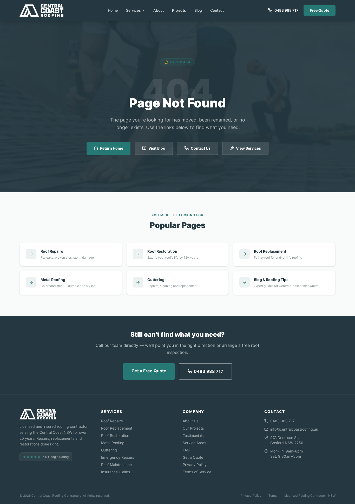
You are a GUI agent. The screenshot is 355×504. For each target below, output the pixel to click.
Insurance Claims (115, 472)
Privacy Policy (195, 464)
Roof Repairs (112, 421)
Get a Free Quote (149, 370)
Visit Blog (156, 148)
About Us (190, 421)
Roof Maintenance (116, 464)
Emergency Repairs (117, 457)
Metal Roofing (112, 443)
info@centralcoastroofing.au (294, 429)
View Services (248, 148)
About (158, 10)
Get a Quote (193, 457)
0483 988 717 (208, 371)
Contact (217, 10)
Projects (179, 10)
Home (113, 10)
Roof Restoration (115, 435)
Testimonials (193, 435)
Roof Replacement (116, 428)
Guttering (109, 450)
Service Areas (194, 443)
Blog (198, 10)
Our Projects (193, 428)
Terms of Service (197, 472)
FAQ (186, 450)
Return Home (111, 148)
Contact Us (201, 148)
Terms (272, 495)
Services (133, 10)
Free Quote (319, 10)
